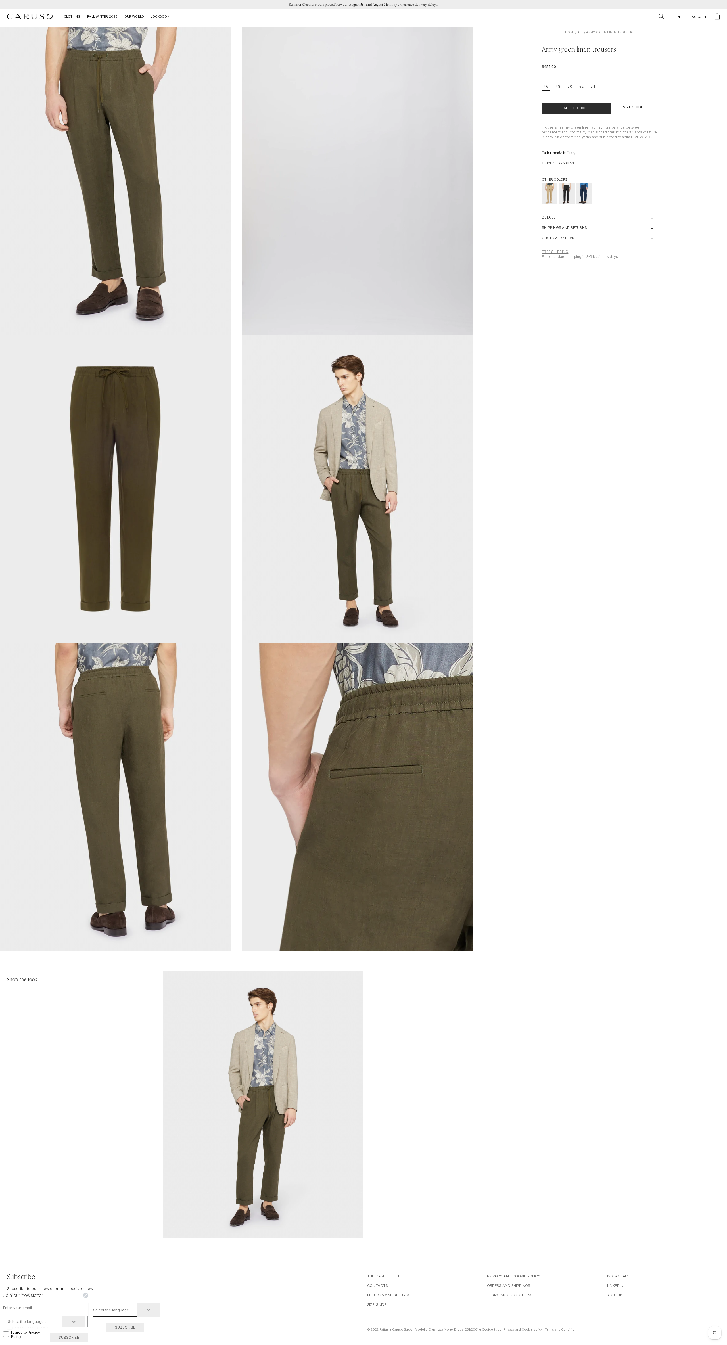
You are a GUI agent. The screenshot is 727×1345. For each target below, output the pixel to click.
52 (581, 86)
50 (570, 86)
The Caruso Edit (383, 1276)
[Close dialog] (86, 1295)
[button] (661, 16)
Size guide (377, 1304)
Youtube (616, 1294)
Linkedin (615, 1285)
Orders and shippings (508, 1285)
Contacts (377, 1285)
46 (546, 86)
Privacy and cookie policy (513, 1276)
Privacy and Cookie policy (523, 1329)
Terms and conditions (509, 1294)
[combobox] (115, 1310)
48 (558, 86)
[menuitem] (672, 17)
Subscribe (125, 1327)
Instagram (617, 1276)
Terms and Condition (560, 1329)
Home (570, 32)
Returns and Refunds (389, 1294)
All (580, 32)
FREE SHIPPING (555, 252)
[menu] (675, 17)
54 (593, 86)
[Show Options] (148, 1310)
